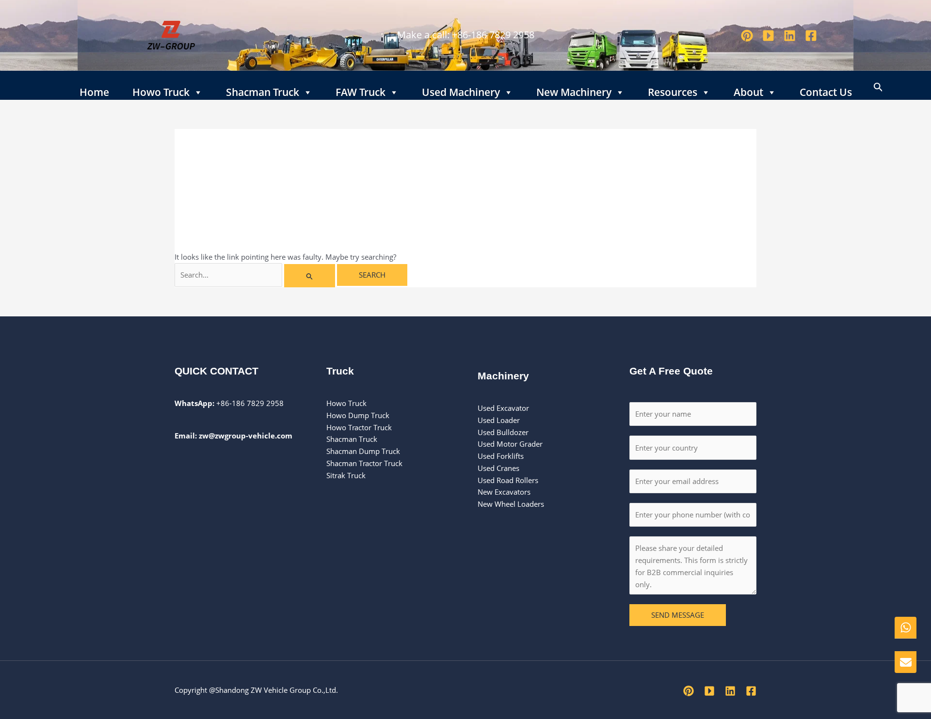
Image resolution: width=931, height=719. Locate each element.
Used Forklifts (502, 456)
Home (94, 90)
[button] (878, 85)
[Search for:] (256, 275)
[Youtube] (768, 36)
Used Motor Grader (510, 444)
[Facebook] (811, 36)
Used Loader (499, 420)
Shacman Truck (262, 90)
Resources (672, 90)
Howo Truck (161, 90)
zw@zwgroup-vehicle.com (245, 435)
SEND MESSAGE (677, 615)
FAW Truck (360, 90)
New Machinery (573, 90)
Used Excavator (503, 408)
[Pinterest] (747, 36)
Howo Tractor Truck (359, 427)
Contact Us (826, 90)
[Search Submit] (310, 275)
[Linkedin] (790, 36)
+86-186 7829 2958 (493, 34)
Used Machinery (461, 90)
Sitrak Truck (346, 475)
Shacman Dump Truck (363, 451)
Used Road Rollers (508, 480)
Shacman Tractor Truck (364, 463)
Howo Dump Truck (357, 415)
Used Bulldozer (504, 432)
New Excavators (504, 492)
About (748, 90)
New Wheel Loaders (511, 504)
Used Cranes (498, 468)
